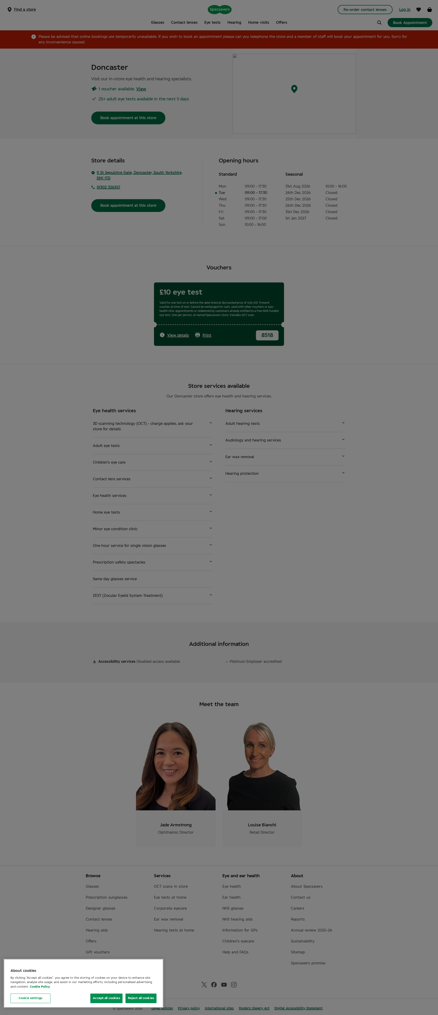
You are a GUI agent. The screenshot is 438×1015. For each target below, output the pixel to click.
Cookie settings (30, 998)
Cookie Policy (40, 986)
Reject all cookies (141, 998)
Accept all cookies (106, 998)
